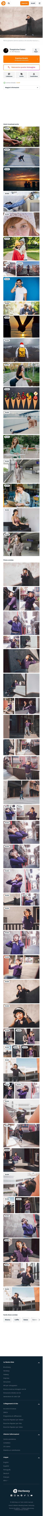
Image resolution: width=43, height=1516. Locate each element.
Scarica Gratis (21, 59)
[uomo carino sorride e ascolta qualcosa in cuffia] (21, 303)
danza (25, 1485)
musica (7, 1485)
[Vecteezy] (3, 3)
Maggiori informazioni (12, 86)
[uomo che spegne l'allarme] (21, 200)
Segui (36, 52)
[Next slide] (34, 1485)
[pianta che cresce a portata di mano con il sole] (21, 135)
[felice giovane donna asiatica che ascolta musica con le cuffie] (14, 914)
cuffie (17, 1485)
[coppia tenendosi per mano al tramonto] (21, 341)
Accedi (33, 3)
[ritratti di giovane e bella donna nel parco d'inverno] (21, 223)
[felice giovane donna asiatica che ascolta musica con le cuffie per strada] (21, 589)
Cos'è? (18, 83)
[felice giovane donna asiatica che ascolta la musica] (9, 267)
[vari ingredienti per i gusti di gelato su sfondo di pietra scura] (21, 413)
